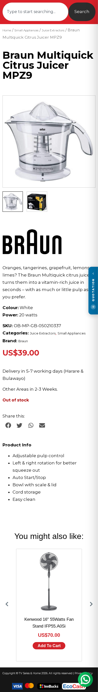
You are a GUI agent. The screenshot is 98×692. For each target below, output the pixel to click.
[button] (86, 104)
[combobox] (35, 12)
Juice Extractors (53, 30)
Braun (23, 341)
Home (7, 30)
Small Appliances (26, 30)
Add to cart (49, 646)
